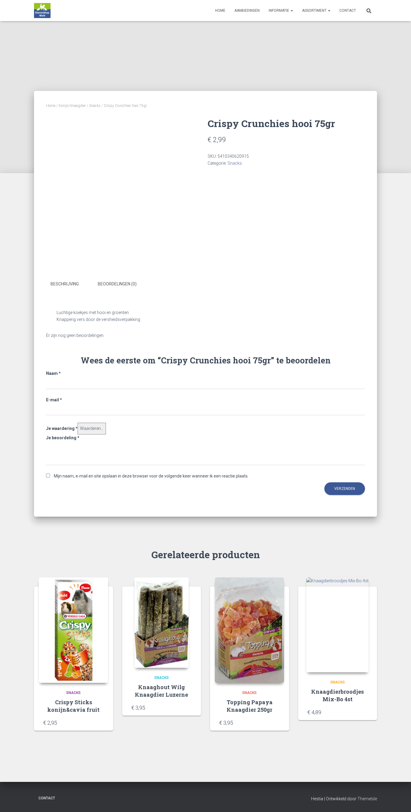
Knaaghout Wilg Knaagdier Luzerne (161, 690)
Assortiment (314, 10)
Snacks (94, 106)
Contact (347, 10)
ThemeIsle (367, 798)
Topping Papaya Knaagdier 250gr (250, 705)
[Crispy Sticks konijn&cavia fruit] (73, 630)
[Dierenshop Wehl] (42, 10)
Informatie (279, 10)
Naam (53, 373)
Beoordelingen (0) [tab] (117, 284)
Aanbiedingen (247, 10)
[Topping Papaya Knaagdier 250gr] (249, 630)
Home (220, 10)
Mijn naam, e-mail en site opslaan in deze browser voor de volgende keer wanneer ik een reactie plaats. (151, 476)
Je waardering (62, 428)
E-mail (54, 399)
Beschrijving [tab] (65, 284)
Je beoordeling (62, 437)
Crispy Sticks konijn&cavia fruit (73, 705)
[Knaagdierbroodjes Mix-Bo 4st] (337, 624)
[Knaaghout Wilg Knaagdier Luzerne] (161, 622)
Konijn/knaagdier (72, 106)
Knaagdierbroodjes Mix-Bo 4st (337, 695)
